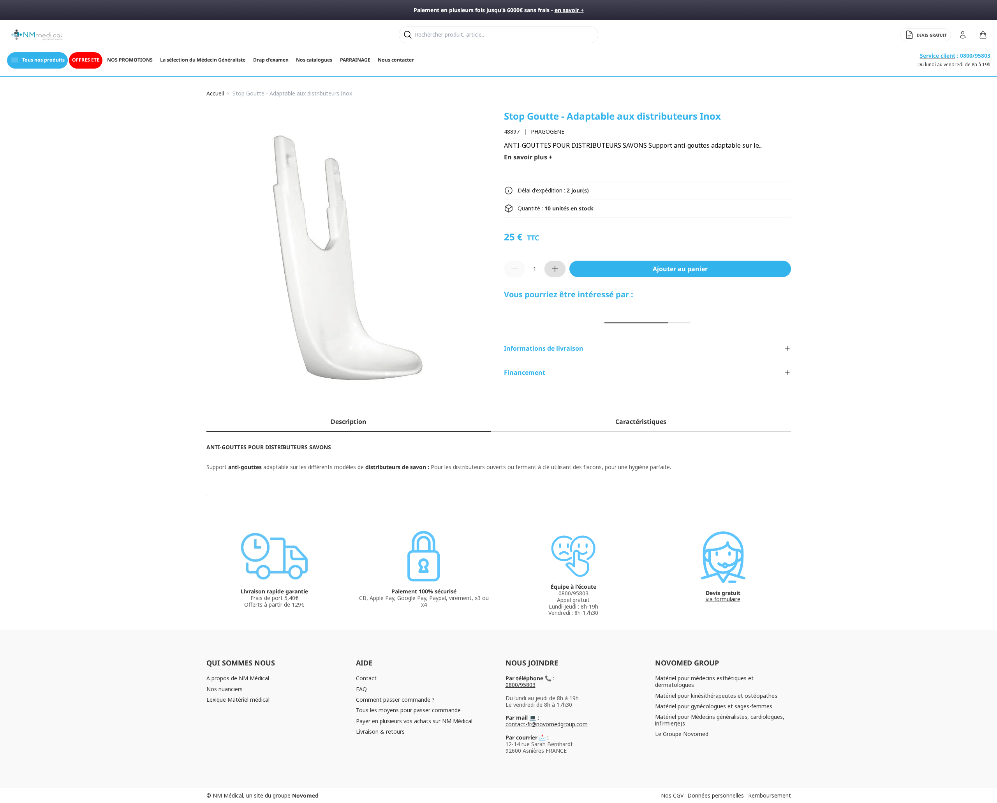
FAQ (361, 689)
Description (348, 421)
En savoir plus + (528, 157)
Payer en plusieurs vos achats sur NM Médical (414, 721)
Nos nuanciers (224, 689)
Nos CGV (672, 795)
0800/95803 (520, 684)
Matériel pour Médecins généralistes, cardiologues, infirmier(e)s (719, 720)
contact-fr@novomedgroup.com (547, 724)
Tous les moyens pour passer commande (408, 710)
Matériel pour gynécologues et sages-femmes (713, 706)
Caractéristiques (640, 421)
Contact (366, 678)
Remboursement (769, 795)
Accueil (215, 93)
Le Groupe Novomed (681, 734)
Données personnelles (715, 795)
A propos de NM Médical (237, 678)
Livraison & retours (380, 731)
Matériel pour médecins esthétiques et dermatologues (704, 681)
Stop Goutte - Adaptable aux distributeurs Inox (292, 93)
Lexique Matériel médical (238, 699)
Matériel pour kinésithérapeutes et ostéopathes (716, 695)
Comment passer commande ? (395, 699)
